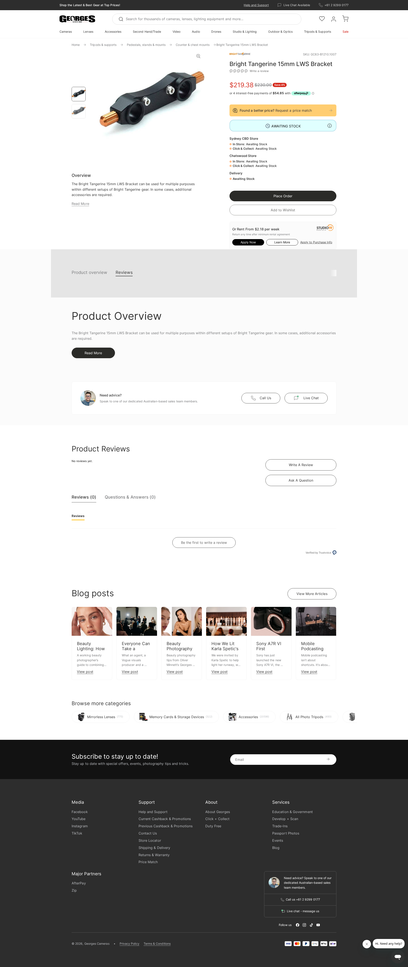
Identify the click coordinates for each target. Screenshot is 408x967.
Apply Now (248, 242)
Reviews (124, 272)
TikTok (77, 833)
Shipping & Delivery (154, 848)
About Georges (217, 812)
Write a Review (301, 465)
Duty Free (213, 826)
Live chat (311, 398)
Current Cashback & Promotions (165, 819)
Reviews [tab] (78, 516)
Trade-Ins (280, 826)
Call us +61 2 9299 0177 (303, 899)
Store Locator (150, 840)
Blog (275, 848)
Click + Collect (217, 819)
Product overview (89, 272)
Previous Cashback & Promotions (166, 826)
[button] (77, 19)
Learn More (282, 242)
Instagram (80, 826)
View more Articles (311, 594)
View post (85, 672)
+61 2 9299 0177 (336, 5)
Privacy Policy (129, 943)
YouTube (79, 819)
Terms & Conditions (157, 943)
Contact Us (148, 833)
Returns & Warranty (154, 855)
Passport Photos (285, 833)
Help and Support (256, 5)
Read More (80, 204)
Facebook (80, 812)
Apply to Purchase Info (316, 242)
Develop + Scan (285, 819)
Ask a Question (301, 480)
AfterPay (79, 883)
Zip (74, 890)
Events (277, 840)
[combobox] (206, 19)
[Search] (122, 19)
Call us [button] (265, 398)
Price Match (148, 862)
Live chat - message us (303, 911)
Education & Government (292, 812)
